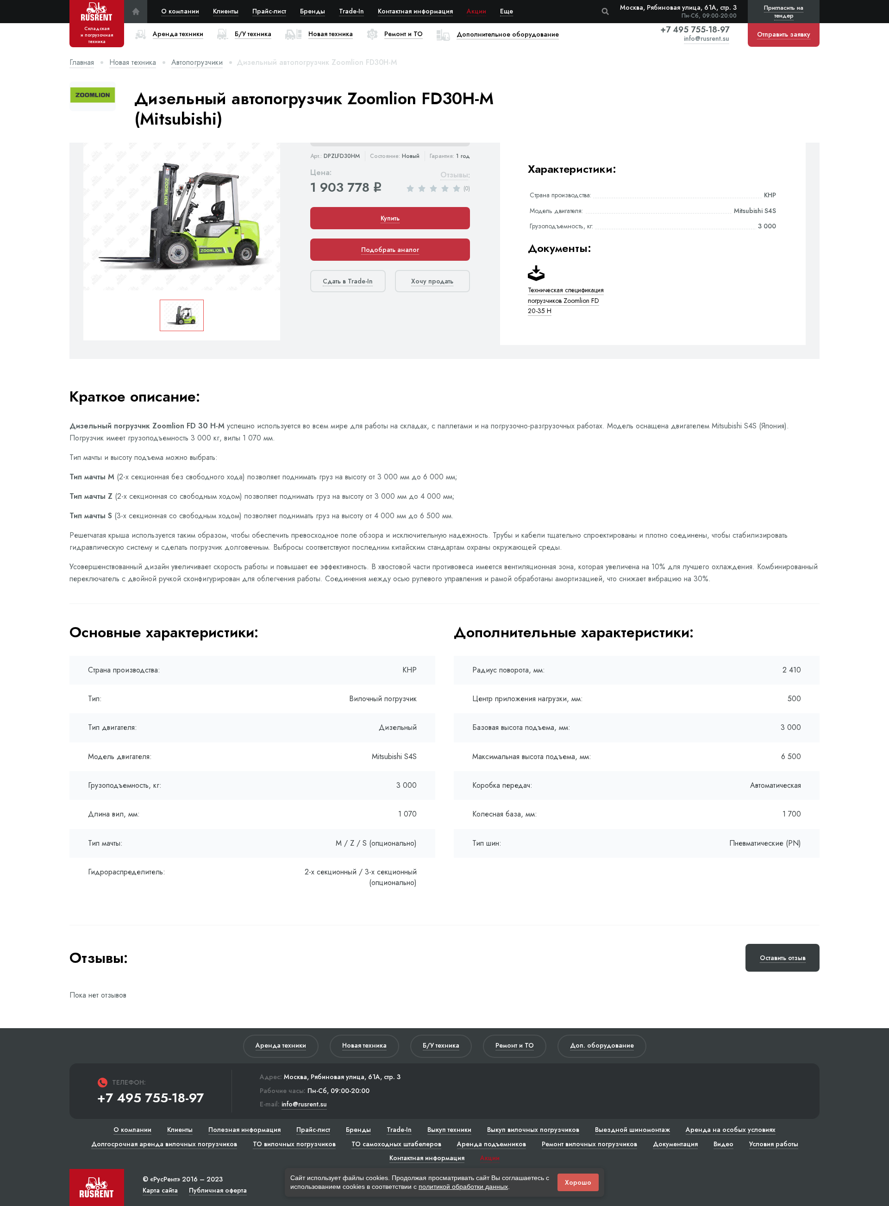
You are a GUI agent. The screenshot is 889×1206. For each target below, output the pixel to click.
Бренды (312, 11)
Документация (675, 1144)
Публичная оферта (218, 1190)
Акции (476, 11)
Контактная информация (415, 11)
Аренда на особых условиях (731, 1129)
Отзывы (454, 175)
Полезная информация (244, 1129)
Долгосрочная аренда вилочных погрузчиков (164, 1144)
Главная (81, 62)
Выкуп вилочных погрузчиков (533, 1129)
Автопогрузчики (197, 62)
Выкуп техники (449, 1129)
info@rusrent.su (706, 39)
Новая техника (132, 62)
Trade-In (351, 11)
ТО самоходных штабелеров (396, 1144)
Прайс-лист (269, 11)
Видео (723, 1144)
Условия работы (773, 1144)
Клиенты (225, 11)
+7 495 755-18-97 (694, 29)
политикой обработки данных (463, 1186)
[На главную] (135, 11)
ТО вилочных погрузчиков (294, 1144)
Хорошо (578, 1182)
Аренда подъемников (491, 1144)
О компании (180, 11)
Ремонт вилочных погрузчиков (589, 1144)
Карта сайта (160, 1190)
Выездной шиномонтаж (632, 1129)
